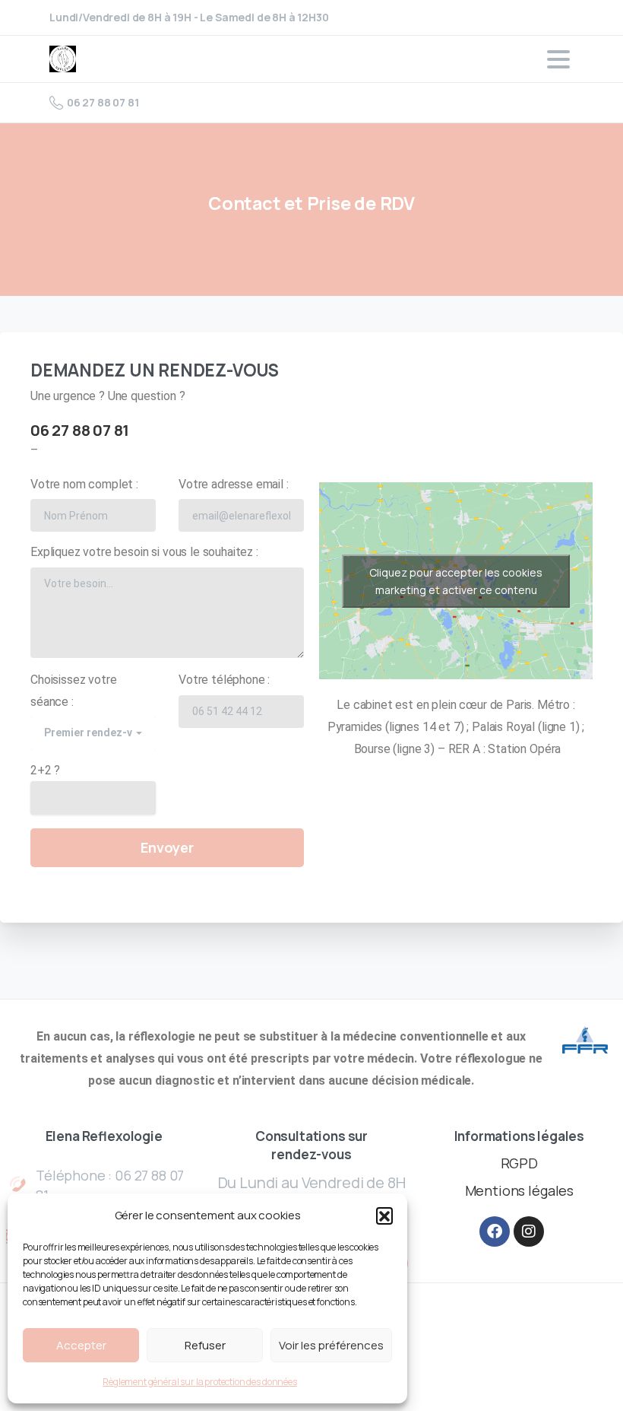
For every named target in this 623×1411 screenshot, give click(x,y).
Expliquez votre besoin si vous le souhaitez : (144, 552)
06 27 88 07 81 (103, 102)
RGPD (519, 1163)
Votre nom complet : (84, 484)
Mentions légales (519, 1190)
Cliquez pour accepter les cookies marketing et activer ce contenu (455, 581)
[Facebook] (494, 1231)
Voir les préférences (331, 1345)
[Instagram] (529, 1231)
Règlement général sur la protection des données (199, 1381)
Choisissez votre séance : (90, 705)
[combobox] (93, 733)
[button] (384, 1215)
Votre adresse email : (234, 484)
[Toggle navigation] (558, 59)
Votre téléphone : (224, 679)
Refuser (205, 1345)
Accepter (81, 1345)
